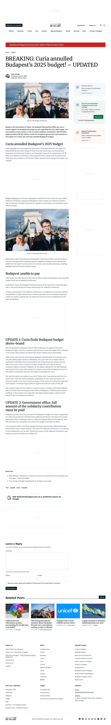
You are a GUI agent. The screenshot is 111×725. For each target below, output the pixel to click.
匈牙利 (42, 680)
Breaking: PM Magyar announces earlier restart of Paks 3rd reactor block (37, 45)
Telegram (9, 696)
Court (18, 487)
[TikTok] (92, 719)
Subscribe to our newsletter (14, 25)
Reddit (8, 699)
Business (21, 31)
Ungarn (42, 673)
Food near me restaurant (83, 655)
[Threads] (104, 719)
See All (102, 597)
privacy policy (90, 120)
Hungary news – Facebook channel (17, 708)
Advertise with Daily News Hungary (51, 699)
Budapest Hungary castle (83, 676)
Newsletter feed (11, 689)
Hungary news (45, 649)
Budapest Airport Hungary (83, 670)
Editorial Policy (45, 696)
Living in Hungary (96, 31)
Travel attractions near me (83, 658)
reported (13, 148)
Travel (29, 31)
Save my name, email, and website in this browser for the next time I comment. (34, 583)
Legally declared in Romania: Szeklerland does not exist (93, 622)
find (16, 481)
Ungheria (43, 676)
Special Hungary (56, 31)
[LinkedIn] (79, 719)
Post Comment (11, 588)
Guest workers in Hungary (83, 661)
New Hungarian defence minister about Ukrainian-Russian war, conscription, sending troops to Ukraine (42, 624)
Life (36, 31)
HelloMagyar (81, 25)
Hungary (24, 487)
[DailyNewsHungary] (55, 25)
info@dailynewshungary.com (84, 692)
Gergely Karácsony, (13, 198)
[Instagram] (86, 719)
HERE (27, 478)
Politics (11, 31)
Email (40, 575)
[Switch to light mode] (104, 25)
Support (8, 666)
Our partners (10, 660)
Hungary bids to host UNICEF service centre (66, 622)
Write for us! (9, 663)
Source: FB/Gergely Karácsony (37, 121)
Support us (85, 140)
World (68, 31)
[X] (89, 719)
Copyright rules (45, 689)
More (84, 31)
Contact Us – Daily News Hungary (17, 652)
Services (77, 31)
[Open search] (101, 25)
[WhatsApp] (95, 719)
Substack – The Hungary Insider (16, 705)
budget (12, 487)
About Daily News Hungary (14, 649)
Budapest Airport (80, 652)
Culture (44, 31)
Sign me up (98, 117)
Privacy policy (44, 692)
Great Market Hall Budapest (84, 673)
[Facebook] (83, 719)
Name (8, 575)
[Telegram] (98, 719)
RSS (7, 702)
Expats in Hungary (81, 664)
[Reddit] (101, 719)
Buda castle (79, 680)
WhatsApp (9, 692)
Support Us (92, 25)
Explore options (86, 93)
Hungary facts (79, 667)
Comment (9, 551)
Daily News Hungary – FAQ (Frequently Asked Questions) (20, 656)
